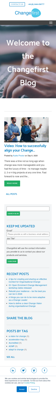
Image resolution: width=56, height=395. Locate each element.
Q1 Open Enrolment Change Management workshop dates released (28, 286)
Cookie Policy (29, 382)
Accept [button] (21, 389)
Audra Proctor (18, 155)
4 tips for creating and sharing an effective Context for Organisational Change (28, 280)
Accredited (15, 342)
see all (11, 357)
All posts (11, 194)
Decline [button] (34, 389)
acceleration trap (18, 339)
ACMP (13, 346)
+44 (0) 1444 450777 (36, 4)
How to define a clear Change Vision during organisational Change (25, 304)
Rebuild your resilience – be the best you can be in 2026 (27, 292)
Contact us (17, 4)
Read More (12, 183)
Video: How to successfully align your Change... (25, 148)
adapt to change (18, 349)
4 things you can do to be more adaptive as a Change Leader (27, 298)
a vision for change (19, 336)
